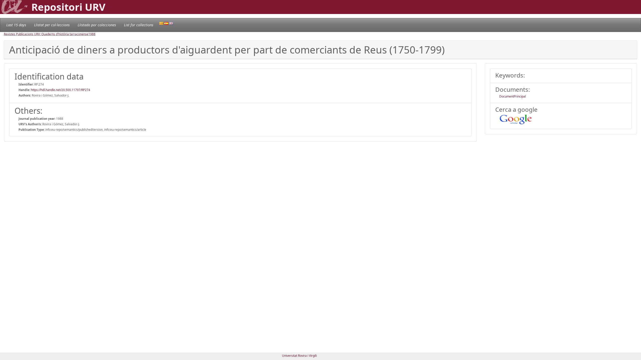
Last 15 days (16, 24)
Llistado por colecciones (97, 24)
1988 (91, 34)
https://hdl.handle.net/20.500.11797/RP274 (60, 90)
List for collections (138, 24)
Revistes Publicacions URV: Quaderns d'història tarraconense (46, 34)
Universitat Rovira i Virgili (299, 356)
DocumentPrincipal (512, 96)
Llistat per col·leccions (52, 24)
